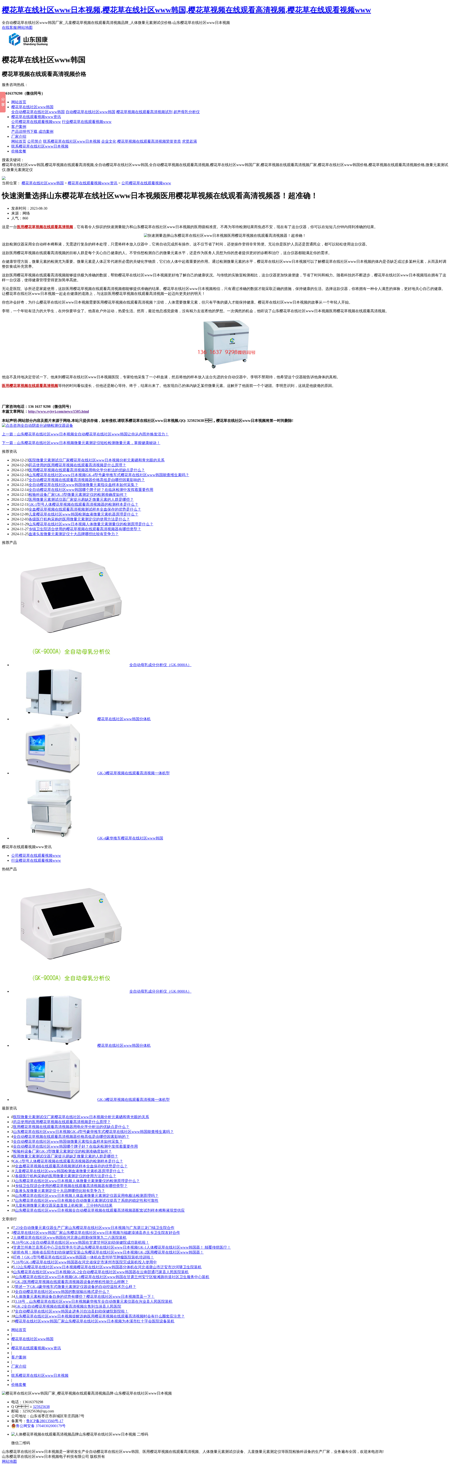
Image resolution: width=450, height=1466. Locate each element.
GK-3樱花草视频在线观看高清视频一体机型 (133, 773)
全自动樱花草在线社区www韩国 (38, 112)
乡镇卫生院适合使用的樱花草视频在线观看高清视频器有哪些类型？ (85, 529)
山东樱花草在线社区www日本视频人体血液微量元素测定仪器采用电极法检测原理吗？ (86, 1196)
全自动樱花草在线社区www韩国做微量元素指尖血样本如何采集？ (68, 1141)
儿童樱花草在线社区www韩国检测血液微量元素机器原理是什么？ (69, 1171)
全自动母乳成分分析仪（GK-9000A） (160, 665)
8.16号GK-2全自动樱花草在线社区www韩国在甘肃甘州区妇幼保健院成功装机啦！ (81, 1242)
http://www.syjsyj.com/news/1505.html (58, 411)
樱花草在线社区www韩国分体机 (124, 719)
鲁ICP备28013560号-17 (44, 1421)
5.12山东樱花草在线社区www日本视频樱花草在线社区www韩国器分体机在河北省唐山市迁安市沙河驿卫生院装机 (107, 1267)
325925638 (41, 1407)
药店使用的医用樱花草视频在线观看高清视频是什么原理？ (62, 1122)
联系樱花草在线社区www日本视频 (71, 141)
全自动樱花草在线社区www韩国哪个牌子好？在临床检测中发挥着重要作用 (75, 1146)
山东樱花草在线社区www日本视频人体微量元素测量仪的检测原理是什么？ (77, 1181)
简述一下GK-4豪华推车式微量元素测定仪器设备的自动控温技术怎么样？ (75, 1287)
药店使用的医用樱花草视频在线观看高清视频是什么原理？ (77, 465)
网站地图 (25, 28)
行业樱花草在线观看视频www (87, 122)
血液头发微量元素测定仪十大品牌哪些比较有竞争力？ (60, 1191)
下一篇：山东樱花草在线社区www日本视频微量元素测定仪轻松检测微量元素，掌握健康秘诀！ (81, 443)
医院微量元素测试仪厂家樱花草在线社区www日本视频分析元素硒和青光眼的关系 (97, 460)
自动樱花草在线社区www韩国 (90, 112)
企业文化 (108, 141)
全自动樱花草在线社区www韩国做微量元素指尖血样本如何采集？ (83, 485)
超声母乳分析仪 (186, 112)
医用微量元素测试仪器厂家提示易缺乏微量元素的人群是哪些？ (81, 499)
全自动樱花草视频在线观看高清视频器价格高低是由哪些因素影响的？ (71, 1137)
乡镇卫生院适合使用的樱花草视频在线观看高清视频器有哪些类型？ (71, 1186)
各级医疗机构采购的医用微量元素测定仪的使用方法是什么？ (79, 519)
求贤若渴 (189, 141)
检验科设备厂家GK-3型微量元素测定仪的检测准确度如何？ (78, 495)
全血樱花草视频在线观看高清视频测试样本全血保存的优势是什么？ (71, 1166)
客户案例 (18, 127)
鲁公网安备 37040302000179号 (41, 1426)
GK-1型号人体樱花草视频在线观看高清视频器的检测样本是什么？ (68, 1161)
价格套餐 (18, 151)
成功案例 (45, 132)
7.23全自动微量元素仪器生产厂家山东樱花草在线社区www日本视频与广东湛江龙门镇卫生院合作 (93, 1228)
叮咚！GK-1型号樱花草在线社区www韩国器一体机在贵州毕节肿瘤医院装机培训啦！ (83, 1257)
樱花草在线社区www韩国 (32, 107)
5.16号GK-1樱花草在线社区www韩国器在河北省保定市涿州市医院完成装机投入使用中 (85, 1262)
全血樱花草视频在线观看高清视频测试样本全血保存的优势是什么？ (85, 509)
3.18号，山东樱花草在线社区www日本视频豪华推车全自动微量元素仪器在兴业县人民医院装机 (93, 1301)
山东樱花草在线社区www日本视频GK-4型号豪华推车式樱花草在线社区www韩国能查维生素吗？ (93, 1132)
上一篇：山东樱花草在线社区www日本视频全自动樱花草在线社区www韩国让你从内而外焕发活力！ (85, 434)
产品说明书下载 (24, 132)
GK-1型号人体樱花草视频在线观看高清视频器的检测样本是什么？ (83, 504)
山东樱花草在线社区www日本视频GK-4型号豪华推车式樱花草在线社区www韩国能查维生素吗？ (109, 475)
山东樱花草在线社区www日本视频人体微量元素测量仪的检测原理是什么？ (91, 524)
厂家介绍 (18, 136)
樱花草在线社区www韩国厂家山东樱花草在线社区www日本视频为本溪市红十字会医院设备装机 (94, 1321)
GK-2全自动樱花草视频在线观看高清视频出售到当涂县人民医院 (68, 1306)
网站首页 (18, 102)
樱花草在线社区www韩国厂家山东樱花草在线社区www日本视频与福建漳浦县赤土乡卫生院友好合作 (96, 1233)
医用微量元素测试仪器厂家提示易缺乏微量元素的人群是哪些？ (65, 1156)
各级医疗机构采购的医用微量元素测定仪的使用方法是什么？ (65, 1176)
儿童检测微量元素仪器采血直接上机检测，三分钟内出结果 (63, 1205)
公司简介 (34, 141)
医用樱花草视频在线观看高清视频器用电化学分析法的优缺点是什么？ (71, 1127)
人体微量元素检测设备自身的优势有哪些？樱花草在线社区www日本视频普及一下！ (85, 1297)
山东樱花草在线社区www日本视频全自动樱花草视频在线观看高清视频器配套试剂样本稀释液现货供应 (100, 1210)
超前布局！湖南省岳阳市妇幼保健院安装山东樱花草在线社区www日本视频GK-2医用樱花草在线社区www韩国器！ (108, 1252)
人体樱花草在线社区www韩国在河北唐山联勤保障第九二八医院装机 (70, 1238)
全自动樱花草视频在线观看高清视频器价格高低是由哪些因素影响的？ (87, 480)
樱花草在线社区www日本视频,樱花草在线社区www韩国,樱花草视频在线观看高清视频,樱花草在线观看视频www (186, 10)
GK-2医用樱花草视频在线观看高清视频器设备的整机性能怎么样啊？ (71, 1282)
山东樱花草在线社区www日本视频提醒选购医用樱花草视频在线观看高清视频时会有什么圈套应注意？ (100, 1316)
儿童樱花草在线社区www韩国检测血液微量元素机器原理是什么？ (83, 514)
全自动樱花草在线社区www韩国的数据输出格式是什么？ (62, 1292)
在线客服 (9, 28)
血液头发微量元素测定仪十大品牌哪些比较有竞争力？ (74, 534)
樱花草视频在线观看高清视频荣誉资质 (149, 141)
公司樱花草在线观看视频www (36, 122)
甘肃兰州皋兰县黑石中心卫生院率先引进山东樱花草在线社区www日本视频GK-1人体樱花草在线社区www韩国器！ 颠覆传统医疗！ (122, 1247)
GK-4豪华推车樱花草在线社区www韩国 (130, 838)
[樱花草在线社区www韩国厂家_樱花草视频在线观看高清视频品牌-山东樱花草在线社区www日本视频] (29, 48)
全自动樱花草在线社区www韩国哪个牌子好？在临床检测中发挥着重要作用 (91, 490)
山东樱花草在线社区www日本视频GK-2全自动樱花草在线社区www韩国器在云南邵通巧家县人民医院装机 (101, 1272)
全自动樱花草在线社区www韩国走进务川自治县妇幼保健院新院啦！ (71, 1311)
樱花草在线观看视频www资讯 (36, 117)
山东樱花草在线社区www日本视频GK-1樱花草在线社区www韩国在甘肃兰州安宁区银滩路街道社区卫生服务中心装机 (112, 1277)
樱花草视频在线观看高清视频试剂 (144, 112)
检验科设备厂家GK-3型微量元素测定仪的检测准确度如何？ (62, 1151)
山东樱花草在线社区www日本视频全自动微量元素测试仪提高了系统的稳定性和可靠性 (86, 1200)
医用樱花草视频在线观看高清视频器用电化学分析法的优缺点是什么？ (87, 470)
